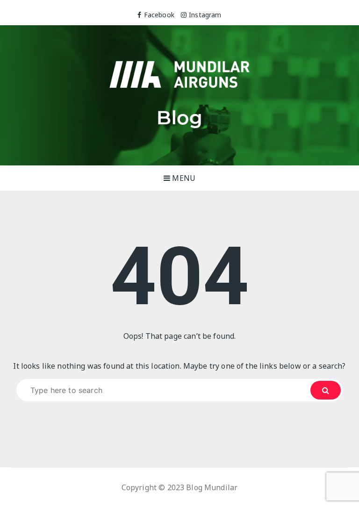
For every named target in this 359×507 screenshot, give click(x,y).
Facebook (159, 14)
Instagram (205, 14)
